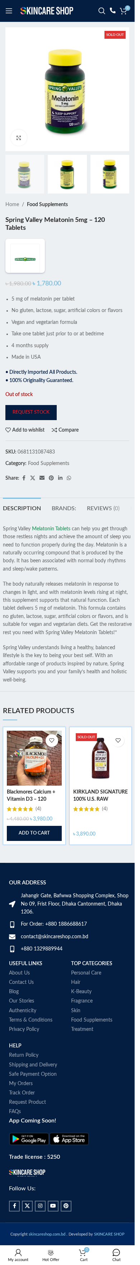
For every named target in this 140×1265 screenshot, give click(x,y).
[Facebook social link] (23, 478)
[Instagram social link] (34, 1198)
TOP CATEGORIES (94, 955)
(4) (38, 808)
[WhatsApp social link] (69, 478)
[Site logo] (47, 10)
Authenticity (17, 1002)
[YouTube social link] (47, 1198)
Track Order (16, 1085)
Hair (78, 974)
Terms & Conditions (25, 1011)
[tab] (22, 508)
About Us (14, 964)
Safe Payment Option (27, 1066)
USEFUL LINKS (20, 955)
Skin (78, 1002)
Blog (8, 983)
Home (12, 204)
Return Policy (18, 1047)
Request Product (22, 1094)
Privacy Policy (19, 1021)
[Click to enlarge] (19, 138)
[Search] (102, 11)
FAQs (9, 1103)
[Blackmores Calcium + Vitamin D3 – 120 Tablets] (34, 758)
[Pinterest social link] (51, 478)
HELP (10, 1038)
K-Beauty (84, 983)
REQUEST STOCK (31, 412)
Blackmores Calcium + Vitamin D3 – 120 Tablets (31, 799)
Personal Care (89, 964)
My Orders (15, 1075)
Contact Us (16, 974)
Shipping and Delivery (28, 1056)
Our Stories (16, 993)
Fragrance (84, 993)
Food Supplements (47, 204)
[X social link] (32, 478)
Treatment (85, 1021)
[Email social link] (42, 478)
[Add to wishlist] (52, 740)
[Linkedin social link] (60, 478)
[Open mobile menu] (9, 11)
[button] (34, 833)
